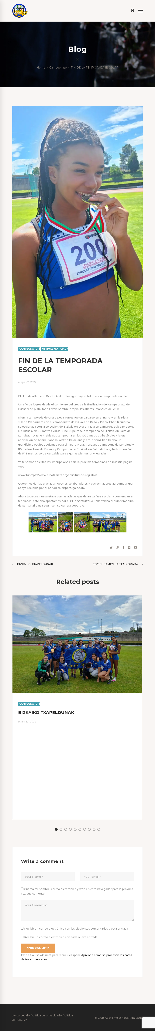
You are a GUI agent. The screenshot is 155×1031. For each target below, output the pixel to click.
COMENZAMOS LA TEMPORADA (115, 564)
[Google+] (118, 547)
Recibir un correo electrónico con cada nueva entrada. (61, 937)
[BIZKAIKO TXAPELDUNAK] (77, 597)
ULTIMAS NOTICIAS (54, 348)
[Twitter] (111, 547)
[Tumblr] (123, 547)
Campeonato (58, 67)
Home (41, 67)
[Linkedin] (129, 547)
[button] (56, 829)
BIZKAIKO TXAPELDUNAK (35, 564)
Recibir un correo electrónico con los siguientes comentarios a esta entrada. (76, 928)
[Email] (135, 547)
